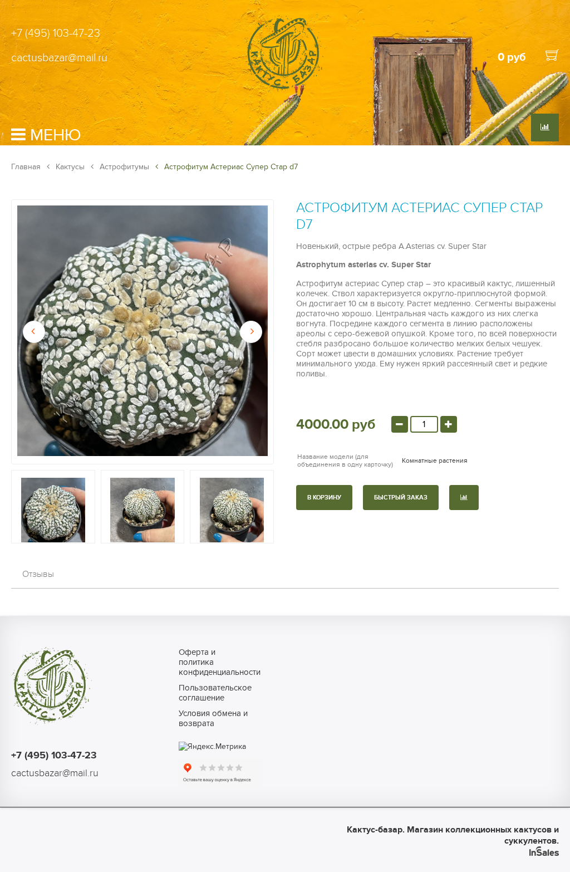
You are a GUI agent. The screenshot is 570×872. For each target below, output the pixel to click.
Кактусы (69, 167)
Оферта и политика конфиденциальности (215, 662)
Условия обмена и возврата (213, 718)
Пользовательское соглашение (215, 693)
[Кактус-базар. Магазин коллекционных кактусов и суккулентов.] (284, 90)
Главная (26, 167)
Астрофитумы (123, 167)
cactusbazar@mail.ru (59, 58)
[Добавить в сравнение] (464, 497)
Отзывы (38, 574)
